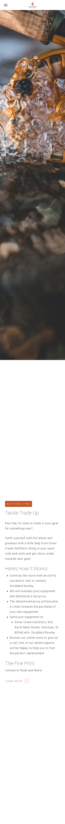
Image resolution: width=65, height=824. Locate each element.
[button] (5, 5)
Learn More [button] (14, 681)
